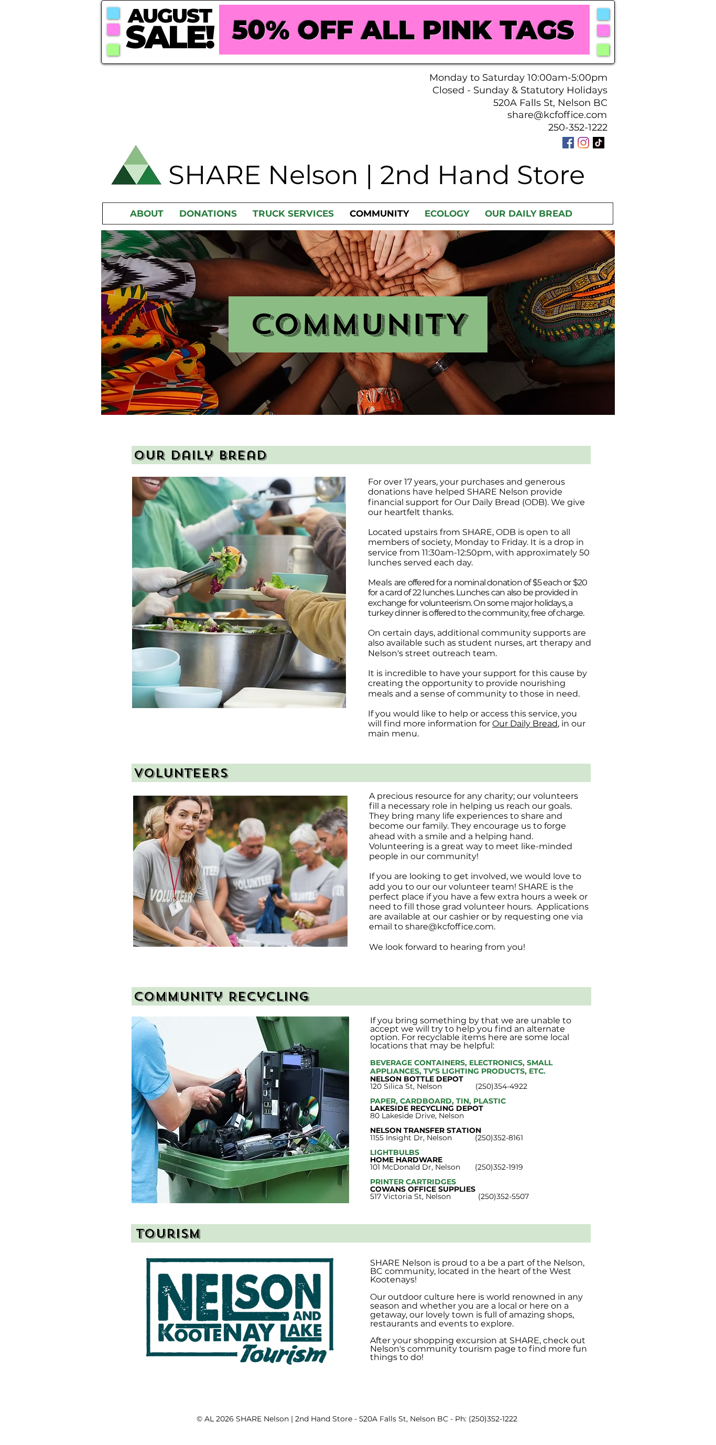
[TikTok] (598, 142)
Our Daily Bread (525, 724)
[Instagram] (583, 142)
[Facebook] (568, 142)
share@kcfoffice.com (557, 115)
